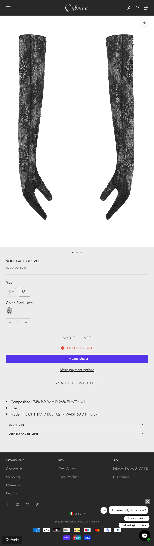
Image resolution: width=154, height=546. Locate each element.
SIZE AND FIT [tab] (16, 425)
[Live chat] (144, 535)
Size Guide (66, 469)
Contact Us (14, 469)
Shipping (13, 477)
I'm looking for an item (134, 525)
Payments (13, 485)
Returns (11, 493)
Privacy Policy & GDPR (130, 469)
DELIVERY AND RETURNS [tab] (23, 433)
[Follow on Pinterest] (27, 504)
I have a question (136, 518)
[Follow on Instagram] (18, 504)
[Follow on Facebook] (8, 504)
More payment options (77, 370)
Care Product (68, 477)
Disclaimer (121, 477)
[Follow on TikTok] (37, 504)
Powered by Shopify (86, 521)
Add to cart (77, 337)
